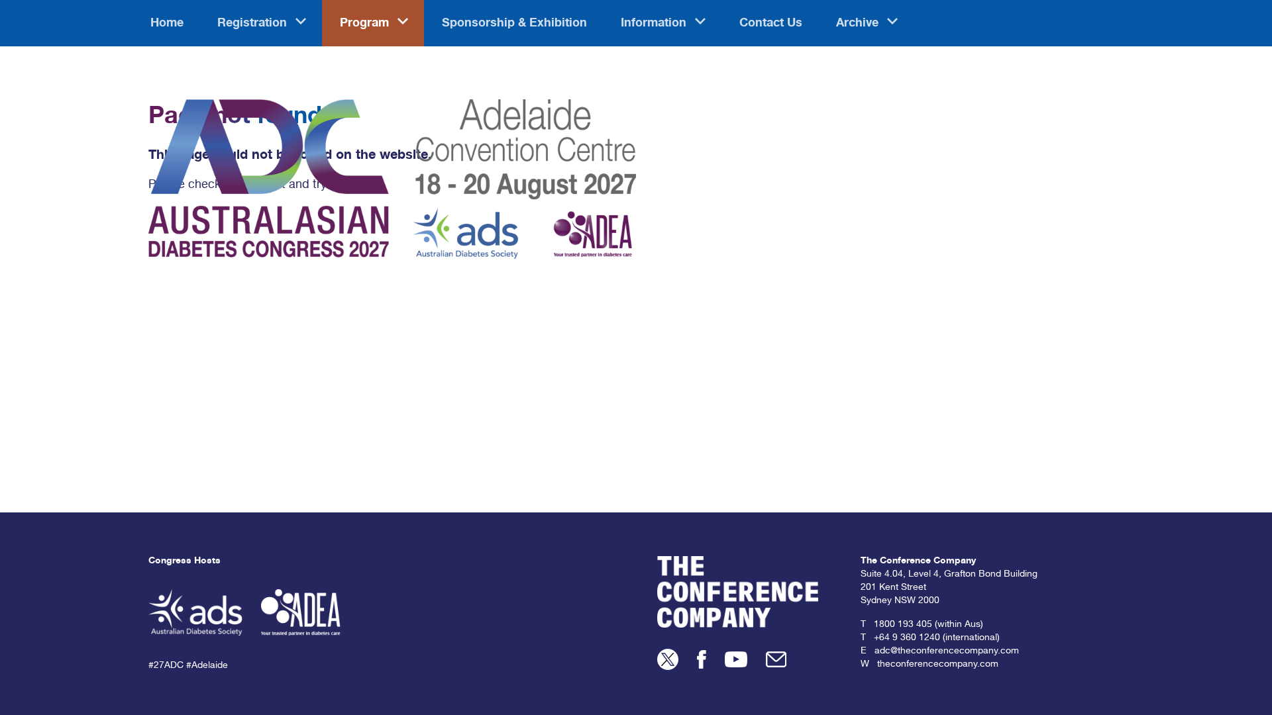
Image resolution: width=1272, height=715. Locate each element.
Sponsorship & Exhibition (514, 24)
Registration (253, 24)
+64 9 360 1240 (907, 638)
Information (655, 24)
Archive (859, 24)
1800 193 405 (903, 625)
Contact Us (770, 24)
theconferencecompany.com (937, 664)
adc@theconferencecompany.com (946, 651)
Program (366, 24)
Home (167, 24)
